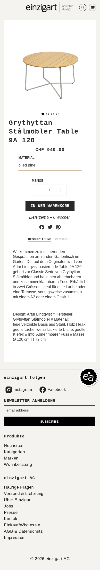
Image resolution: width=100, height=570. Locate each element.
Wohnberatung (18, 464)
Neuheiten (13, 445)
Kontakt (11, 518)
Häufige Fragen (18, 487)
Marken (11, 458)
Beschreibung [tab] (39, 239)
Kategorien (14, 452)
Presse (11, 512)
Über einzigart (18, 500)
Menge (37, 180)
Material (26, 157)
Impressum (14, 537)
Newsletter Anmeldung (29, 400)
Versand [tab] (61, 239)
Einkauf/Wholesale (22, 525)
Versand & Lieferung (23, 493)
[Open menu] (9, 7)
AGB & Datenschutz (23, 531)
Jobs (8, 506)
